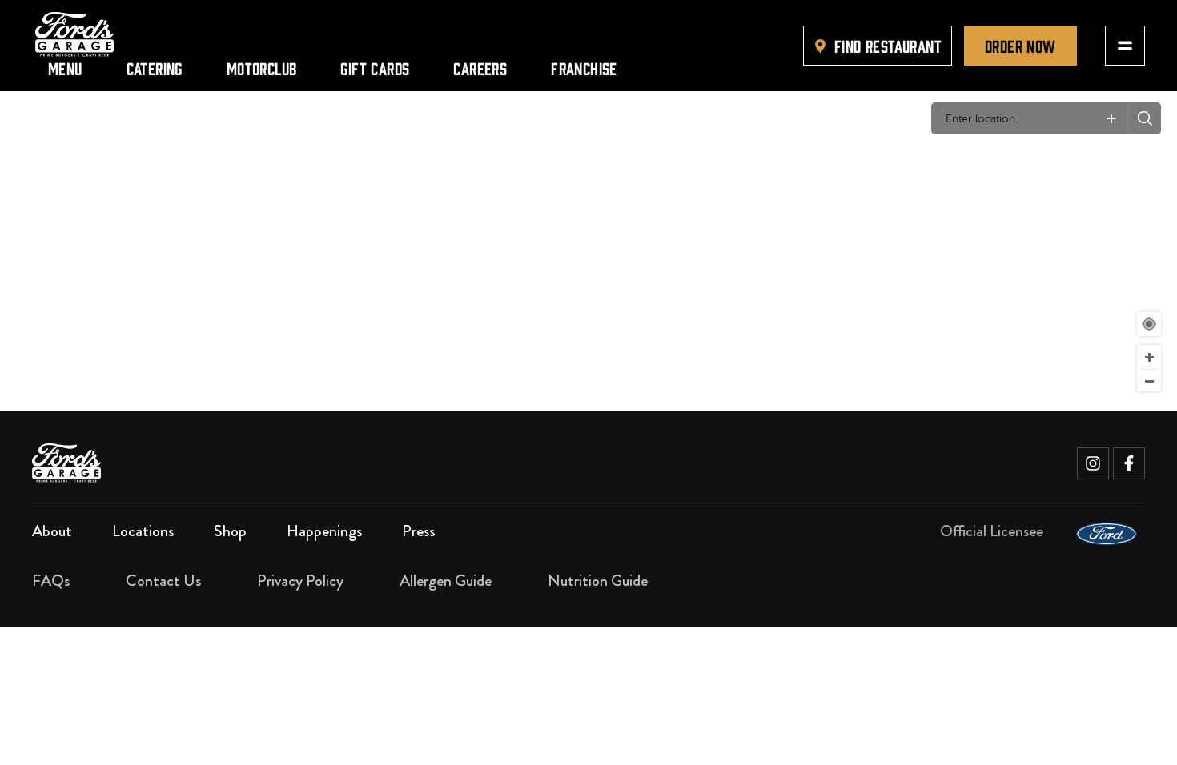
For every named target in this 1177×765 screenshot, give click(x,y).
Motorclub (262, 68)
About (52, 531)
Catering (155, 68)
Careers (480, 68)
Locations (143, 531)
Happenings (324, 531)
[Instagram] (1093, 463)
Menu (65, 68)
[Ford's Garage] (74, 34)
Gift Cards (374, 68)
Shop (230, 531)
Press (418, 531)
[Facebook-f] (1129, 463)
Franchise (584, 68)
